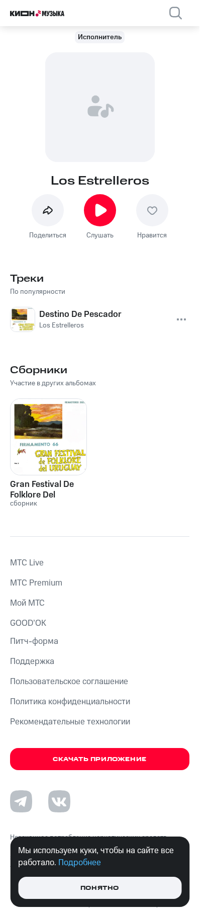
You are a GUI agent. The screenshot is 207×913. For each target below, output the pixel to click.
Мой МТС (27, 603)
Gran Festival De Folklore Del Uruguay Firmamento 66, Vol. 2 (42, 489)
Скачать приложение (100, 759)
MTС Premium (36, 583)
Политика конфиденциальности (70, 702)
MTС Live (27, 563)
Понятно (99, 888)
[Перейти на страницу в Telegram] (21, 801)
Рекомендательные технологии (70, 722)
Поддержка (32, 661)
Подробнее (79, 863)
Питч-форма (34, 641)
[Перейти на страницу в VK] (59, 801)
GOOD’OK (28, 623)
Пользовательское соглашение (69, 682)
